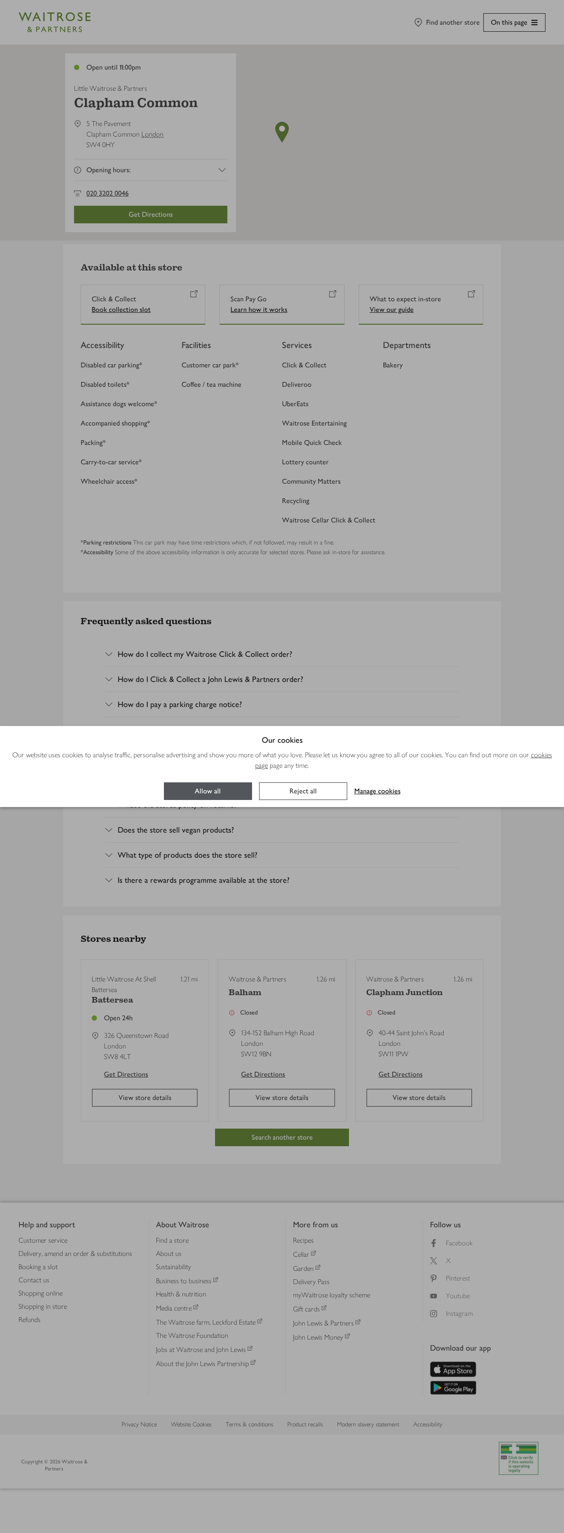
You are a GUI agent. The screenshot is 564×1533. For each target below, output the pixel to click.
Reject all (303, 791)
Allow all (208, 791)
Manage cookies (377, 791)
